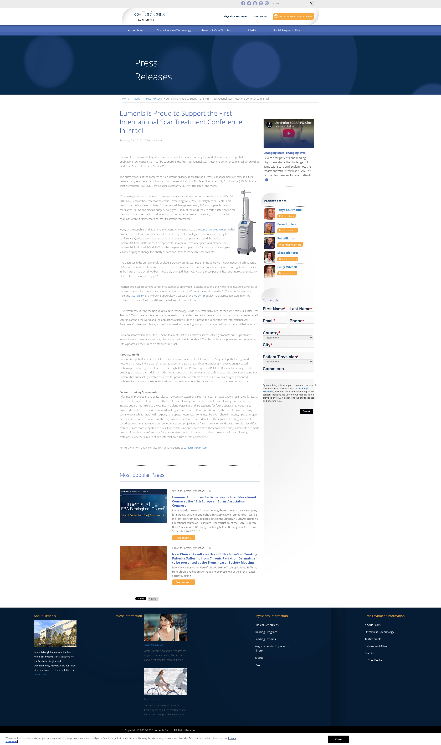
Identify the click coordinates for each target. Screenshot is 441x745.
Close (338, 739)
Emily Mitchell (287, 267)
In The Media (373, 660)
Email (154, 598)
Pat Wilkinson (286, 238)
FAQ (257, 665)
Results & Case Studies (216, 30)
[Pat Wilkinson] (269, 242)
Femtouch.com (152, 699)
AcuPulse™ (137, 295)
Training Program (265, 632)
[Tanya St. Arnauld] (269, 213)
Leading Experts (265, 639)
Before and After (376, 646)
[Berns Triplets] (269, 228)
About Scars (136, 30)
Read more (182, 537)
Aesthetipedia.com (154, 644)
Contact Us (260, 16)
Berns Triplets (286, 224)
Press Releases (153, 98)
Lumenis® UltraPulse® (213, 229)
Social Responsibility (286, 30)
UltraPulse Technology (379, 632)
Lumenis (146, 16)
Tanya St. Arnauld (289, 210)
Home (125, 98)
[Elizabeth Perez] (269, 256)
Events (258, 658)
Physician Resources (236, 16)
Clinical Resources (266, 625)
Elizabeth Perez (287, 253)
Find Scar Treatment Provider (295, 16)
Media (252, 30)
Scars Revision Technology (174, 30)
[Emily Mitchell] (269, 271)
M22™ (197, 295)
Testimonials (373, 639)
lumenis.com (40, 674)
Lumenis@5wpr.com (195, 447)
